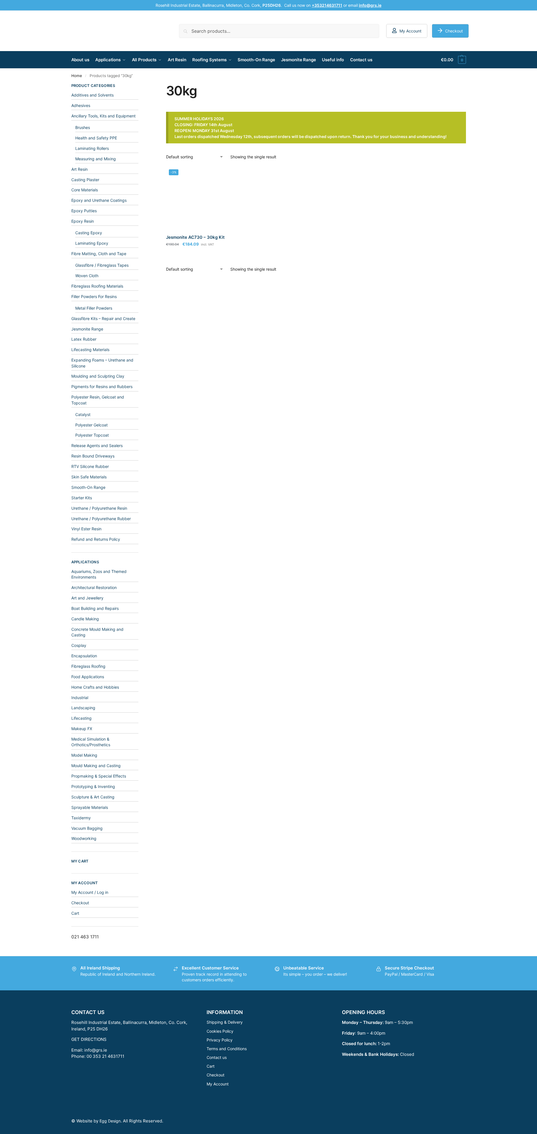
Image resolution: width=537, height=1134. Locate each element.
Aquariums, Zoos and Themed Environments (99, 574)
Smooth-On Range (88, 487)
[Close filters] (140, 86)
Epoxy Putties (84, 210)
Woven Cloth (86, 275)
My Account (410, 31)
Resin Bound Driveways (92, 456)
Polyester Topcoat (92, 435)
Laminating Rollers (92, 148)
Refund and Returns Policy (95, 539)
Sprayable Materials (89, 807)
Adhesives (80, 105)
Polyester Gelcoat (91, 424)
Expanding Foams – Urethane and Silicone (102, 363)
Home (76, 75)
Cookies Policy (220, 1031)
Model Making (84, 755)
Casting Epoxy (88, 232)
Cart (75, 913)
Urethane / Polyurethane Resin (99, 508)
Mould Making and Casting (96, 765)
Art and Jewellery (87, 598)
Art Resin (79, 169)
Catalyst (82, 414)
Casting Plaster (85, 179)
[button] (453, 59)
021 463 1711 (85, 937)
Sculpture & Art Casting (92, 796)
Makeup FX (81, 728)
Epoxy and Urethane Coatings (99, 200)
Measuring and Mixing (95, 158)
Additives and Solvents (92, 95)
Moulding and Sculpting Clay (97, 376)
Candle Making (85, 618)
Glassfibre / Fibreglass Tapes (102, 265)
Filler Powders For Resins (94, 296)
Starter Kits (81, 497)
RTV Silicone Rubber (90, 466)
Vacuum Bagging (87, 828)
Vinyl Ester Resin (86, 528)
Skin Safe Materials (89, 476)
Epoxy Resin (82, 221)
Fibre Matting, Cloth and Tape (98, 253)
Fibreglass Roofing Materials (97, 286)
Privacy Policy (220, 1039)
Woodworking (83, 838)
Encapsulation (84, 655)
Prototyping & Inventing (93, 786)
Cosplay (78, 645)
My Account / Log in (89, 892)
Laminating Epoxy (91, 243)
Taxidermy (81, 817)
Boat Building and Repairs (95, 608)
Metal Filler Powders (93, 308)
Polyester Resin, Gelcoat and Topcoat (97, 400)
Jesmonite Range (87, 329)
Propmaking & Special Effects (98, 776)
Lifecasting (81, 718)
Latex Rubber (83, 339)
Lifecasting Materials (90, 349)
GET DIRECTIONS (89, 1039)
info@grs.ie (95, 1050)
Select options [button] (200, 255)
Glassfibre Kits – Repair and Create (103, 318)
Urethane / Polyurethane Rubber (101, 518)
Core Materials (84, 189)
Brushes (82, 127)
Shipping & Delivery (225, 1022)
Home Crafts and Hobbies (95, 687)
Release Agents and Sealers (97, 445)
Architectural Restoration (94, 587)
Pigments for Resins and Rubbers (101, 386)
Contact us (217, 1057)
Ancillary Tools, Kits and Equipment (103, 115)
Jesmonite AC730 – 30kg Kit (195, 237)
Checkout (454, 31)
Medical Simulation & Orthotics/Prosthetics (90, 742)
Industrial (79, 697)
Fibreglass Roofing (88, 666)
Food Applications (87, 676)
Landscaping (83, 707)
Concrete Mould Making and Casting (97, 632)
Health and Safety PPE (96, 137)
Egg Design (110, 1120)
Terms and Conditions (227, 1048)
